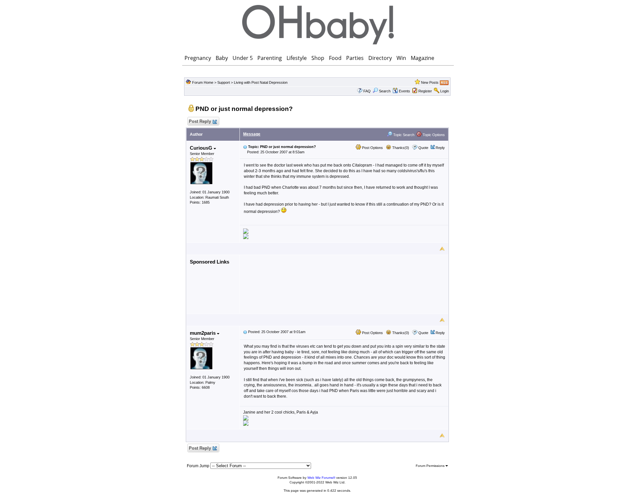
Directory (380, 58)
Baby (222, 58)
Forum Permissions (431, 466)
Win (401, 58)
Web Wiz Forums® (321, 477)
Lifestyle (297, 58)
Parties (355, 58)
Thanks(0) (400, 148)
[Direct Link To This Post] (245, 147)
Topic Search (403, 135)
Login (444, 91)
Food (335, 58)
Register (425, 91)
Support (223, 82)
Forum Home (202, 82)
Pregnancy (198, 58)
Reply (440, 148)
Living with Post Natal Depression (261, 82)
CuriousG (202, 148)
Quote (423, 148)
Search (385, 91)
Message (251, 134)
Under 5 (243, 58)
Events (404, 91)
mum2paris (203, 333)
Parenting (269, 58)
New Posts (430, 82)
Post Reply (199, 121)
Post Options (372, 148)
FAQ (367, 91)
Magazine (422, 58)
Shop (317, 58)
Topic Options (433, 135)
